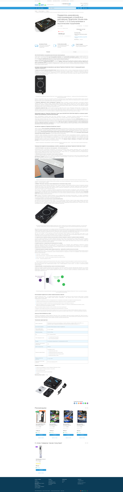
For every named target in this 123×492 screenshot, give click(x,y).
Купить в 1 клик (41, 437)
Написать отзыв (65, 28)
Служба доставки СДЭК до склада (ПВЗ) (80, 36)
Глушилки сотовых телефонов (39, 486)
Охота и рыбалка (37, 487)
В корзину (67, 36)
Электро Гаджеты (37, 485)
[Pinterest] (81, 403)
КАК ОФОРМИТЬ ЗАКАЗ (52, 483)
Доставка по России (43, 44)
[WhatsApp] (85, 403)
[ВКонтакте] (74, 403)
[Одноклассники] (79, 403)
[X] (76, 403)
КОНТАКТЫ (50, 484)
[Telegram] (83, 403)
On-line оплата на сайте (62, 44)
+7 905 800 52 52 (65, 3)
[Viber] (87, 403)
